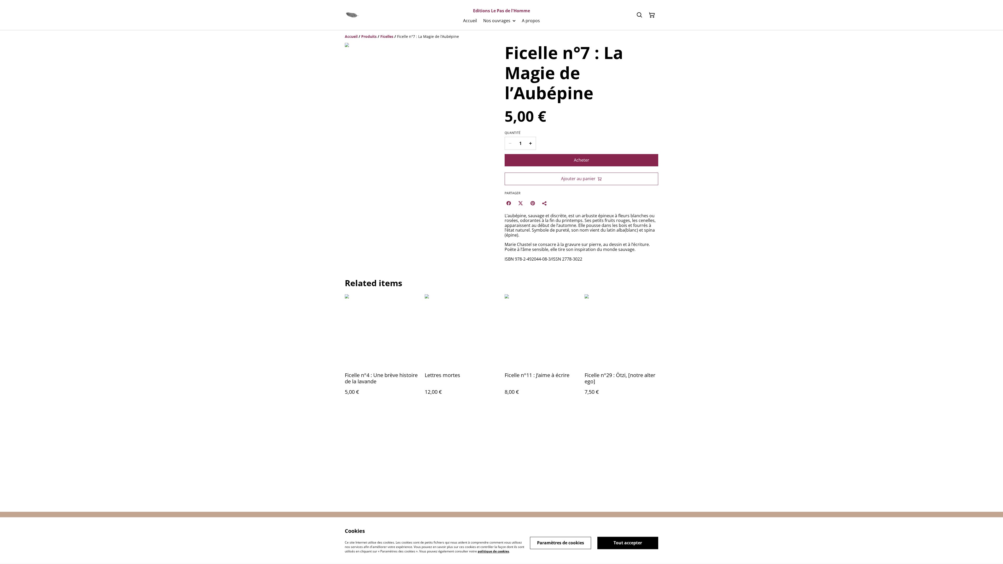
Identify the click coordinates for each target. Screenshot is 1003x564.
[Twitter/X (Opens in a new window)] (520, 203)
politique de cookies (493, 551)
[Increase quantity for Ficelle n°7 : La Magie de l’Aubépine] (530, 143)
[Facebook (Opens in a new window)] (508, 203)
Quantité (513, 133)
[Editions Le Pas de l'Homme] (352, 15)
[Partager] (545, 203)
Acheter (581, 160)
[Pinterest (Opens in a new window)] (533, 203)
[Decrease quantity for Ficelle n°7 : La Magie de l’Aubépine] (510, 143)
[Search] (639, 15)
